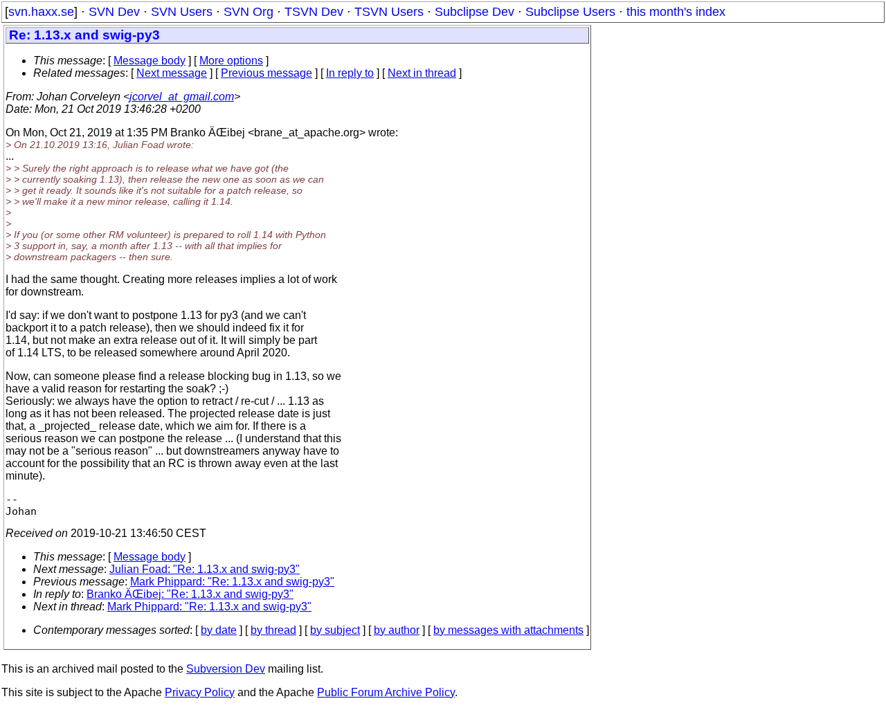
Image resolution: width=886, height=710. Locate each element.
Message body (150, 60)
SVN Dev (114, 12)
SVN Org (248, 12)
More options (231, 60)
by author (396, 630)
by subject (335, 630)
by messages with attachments (508, 630)
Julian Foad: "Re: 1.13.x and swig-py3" (204, 569)
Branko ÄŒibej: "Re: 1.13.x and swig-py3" (190, 594)
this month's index (675, 12)
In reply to (350, 73)
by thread (273, 630)
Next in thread (422, 73)
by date (219, 630)
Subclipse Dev (474, 12)
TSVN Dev (313, 12)
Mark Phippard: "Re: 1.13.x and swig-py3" (232, 582)
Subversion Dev (225, 669)
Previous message (266, 73)
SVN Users (182, 12)
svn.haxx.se (41, 12)
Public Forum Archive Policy (386, 692)
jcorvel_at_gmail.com (181, 96)
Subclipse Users (570, 12)
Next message (171, 73)
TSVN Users (389, 12)
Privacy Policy (200, 692)
